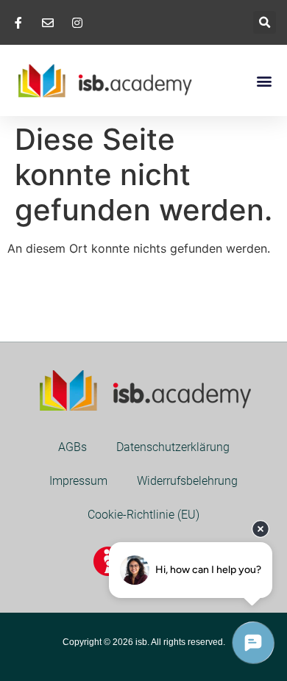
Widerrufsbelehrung (187, 481)
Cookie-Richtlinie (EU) (143, 515)
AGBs (72, 447)
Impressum (78, 481)
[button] (264, 22)
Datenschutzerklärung (173, 447)
